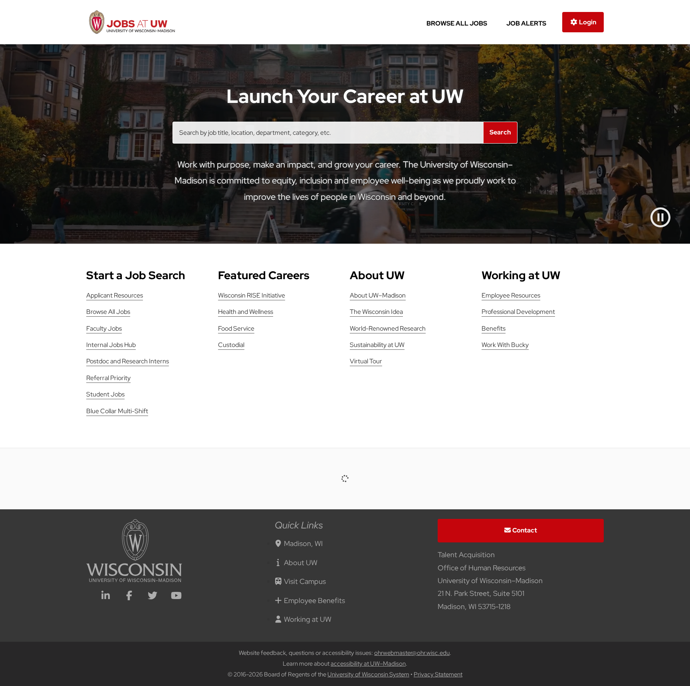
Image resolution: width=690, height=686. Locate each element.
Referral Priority (108, 378)
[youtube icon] (176, 596)
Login (587, 22)
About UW (300, 562)
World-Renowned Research (388, 328)
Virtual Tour (366, 361)
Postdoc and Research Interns (127, 361)
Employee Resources (511, 295)
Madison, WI (303, 543)
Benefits (494, 328)
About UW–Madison (378, 295)
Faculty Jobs (104, 328)
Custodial (231, 345)
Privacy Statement (438, 674)
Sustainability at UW (377, 345)
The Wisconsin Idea (376, 312)
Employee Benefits (314, 600)
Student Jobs (105, 394)
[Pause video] (660, 217)
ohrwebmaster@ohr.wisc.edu (412, 653)
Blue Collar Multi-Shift (117, 411)
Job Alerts (526, 23)
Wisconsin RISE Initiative (251, 295)
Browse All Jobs (456, 23)
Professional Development (518, 312)
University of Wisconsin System (368, 674)
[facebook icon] (129, 596)
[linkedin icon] (105, 596)
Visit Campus (305, 581)
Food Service (236, 328)
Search (500, 132)
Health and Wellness (245, 312)
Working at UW (307, 619)
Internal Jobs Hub (111, 345)
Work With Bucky (505, 345)
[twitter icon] (153, 596)
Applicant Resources (114, 295)
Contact (524, 530)
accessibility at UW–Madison (368, 664)
